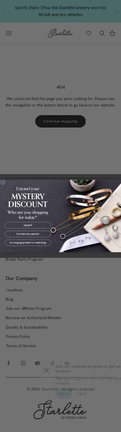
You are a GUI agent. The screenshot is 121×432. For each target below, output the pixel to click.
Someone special (28, 234)
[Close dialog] (3, 182)
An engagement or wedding (28, 242)
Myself (28, 225)
